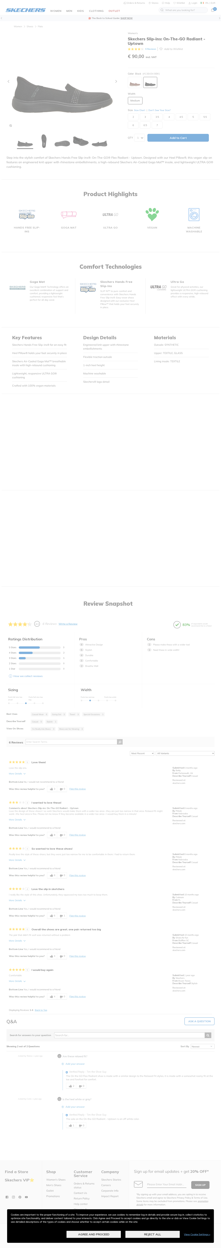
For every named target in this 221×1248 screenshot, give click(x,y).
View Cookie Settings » (197, 1234)
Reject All (152, 1234)
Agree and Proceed (93, 1234)
